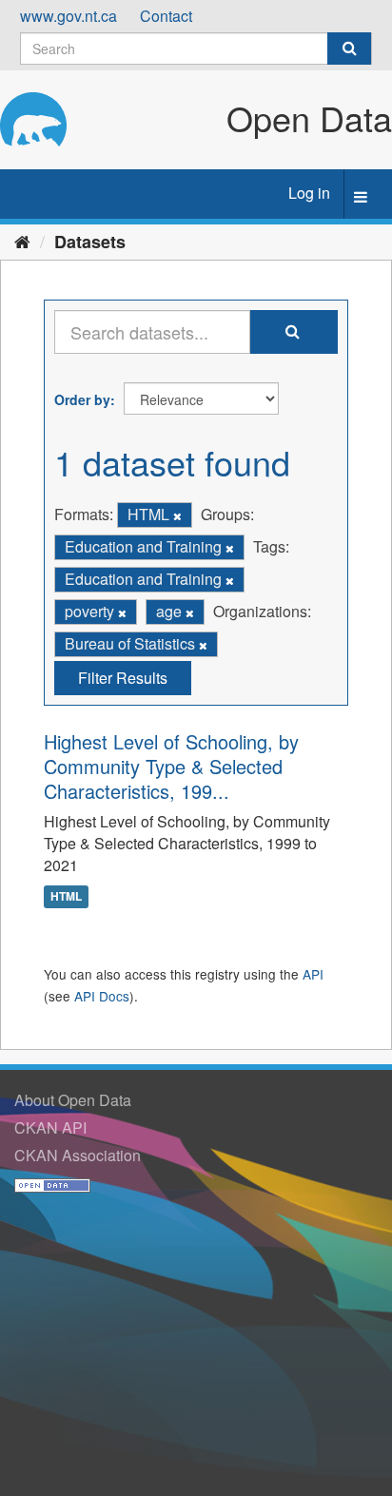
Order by (82, 399)
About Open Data (72, 1100)
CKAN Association (77, 1155)
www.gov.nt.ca (68, 16)
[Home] (22, 240)
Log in (309, 193)
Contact (166, 16)
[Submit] (349, 48)
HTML (66, 895)
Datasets (90, 241)
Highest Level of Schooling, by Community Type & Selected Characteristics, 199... (171, 766)
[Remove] (177, 515)
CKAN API (50, 1127)
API (313, 973)
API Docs (101, 995)
